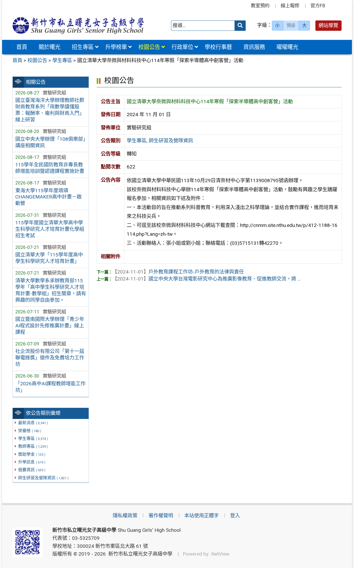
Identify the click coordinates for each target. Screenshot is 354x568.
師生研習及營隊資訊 (43, 477)
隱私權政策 (125, 516)
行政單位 (182, 47)
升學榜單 (116, 47)
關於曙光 (49, 47)
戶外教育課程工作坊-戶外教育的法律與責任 (178, 272)
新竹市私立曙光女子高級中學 (139, 554)
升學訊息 (31, 462)
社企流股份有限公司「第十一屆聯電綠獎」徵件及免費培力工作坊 (49, 357)
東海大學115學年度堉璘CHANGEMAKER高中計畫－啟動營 (48, 197)
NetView (220, 554)
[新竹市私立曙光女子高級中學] (78, 25)
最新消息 (33, 422)
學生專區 (33, 438)
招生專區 (83, 47)
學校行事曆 (218, 47)
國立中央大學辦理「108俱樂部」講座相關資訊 (50, 142)
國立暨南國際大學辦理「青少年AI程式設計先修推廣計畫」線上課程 (49, 325)
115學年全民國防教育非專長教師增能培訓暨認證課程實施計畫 (49, 168)
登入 (235, 516)
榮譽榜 (29, 430)
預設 (291, 25)
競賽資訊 (31, 469)
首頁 (21, 47)
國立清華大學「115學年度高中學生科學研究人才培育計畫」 (49, 258)
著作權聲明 (160, 516)
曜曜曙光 (287, 47)
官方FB (317, 5)
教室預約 (260, 5)
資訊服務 (254, 47)
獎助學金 (31, 454)
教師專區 (33, 446)
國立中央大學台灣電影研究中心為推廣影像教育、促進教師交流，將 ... (206, 279)
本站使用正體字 (201, 516)
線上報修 (290, 5)
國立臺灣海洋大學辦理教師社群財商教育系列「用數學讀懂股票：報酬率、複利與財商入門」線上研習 (49, 110)
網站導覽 (328, 25)
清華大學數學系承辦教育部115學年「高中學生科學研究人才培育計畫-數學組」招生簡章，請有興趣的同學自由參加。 (50, 290)
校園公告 (149, 47)
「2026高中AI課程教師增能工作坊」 (50, 387)
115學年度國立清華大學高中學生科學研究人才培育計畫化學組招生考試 (49, 229)
